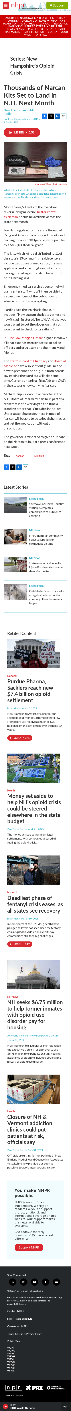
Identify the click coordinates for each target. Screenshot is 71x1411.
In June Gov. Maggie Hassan (24, 338)
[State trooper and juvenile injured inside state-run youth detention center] (15, 564)
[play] (5, 1406)
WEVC (11, 1350)
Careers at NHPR (17, 1326)
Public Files (13, 1341)
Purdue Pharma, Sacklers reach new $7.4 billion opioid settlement (30, 690)
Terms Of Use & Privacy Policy (24, 1333)
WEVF (10, 1353)
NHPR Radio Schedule (19, 1318)
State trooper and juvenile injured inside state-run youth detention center (47, 567)
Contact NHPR (15, 1311)
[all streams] (66, 1406)
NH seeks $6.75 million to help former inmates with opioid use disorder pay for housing (35, 1014)
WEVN (11, 1362)
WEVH (11, 1356)
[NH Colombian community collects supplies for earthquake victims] (15, 536)
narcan (20, 455)
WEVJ (10, 1359)
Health (11, 790)
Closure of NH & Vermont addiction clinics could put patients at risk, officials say (29, 1129)
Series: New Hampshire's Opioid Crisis (32, 65)
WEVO (11, 1365)
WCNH (11, 1347)
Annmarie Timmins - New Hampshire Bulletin (32, 1035)
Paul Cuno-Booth (17, 829)
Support (58, 5)
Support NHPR (29, 1247)
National (12, 676)
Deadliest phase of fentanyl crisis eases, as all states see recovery (35, 904)
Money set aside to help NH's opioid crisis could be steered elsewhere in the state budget (34, 808)
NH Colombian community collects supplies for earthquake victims (46, 539)
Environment (36, 498)
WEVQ (11, 1368)
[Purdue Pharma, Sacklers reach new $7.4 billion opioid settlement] (33, 653)
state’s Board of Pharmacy (28, 361)
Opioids (39, 455)
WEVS (11, 1370)
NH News (34, 530)
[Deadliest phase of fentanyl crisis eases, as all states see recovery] (33, 870)
